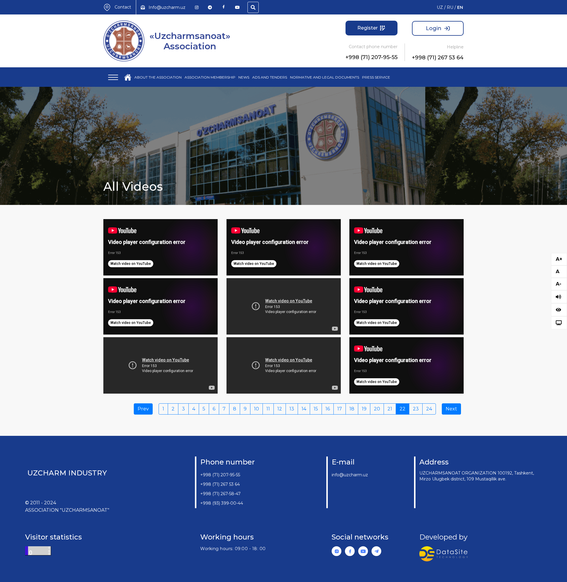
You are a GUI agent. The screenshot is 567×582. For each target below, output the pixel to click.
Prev (143, 409)
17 (339, 409)
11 (268, 409)
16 (327, 409)
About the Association (158, 77)
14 (304, 409)
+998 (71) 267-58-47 (220, 493)
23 (416, 409)
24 (429, 409)
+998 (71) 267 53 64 (438, 57)
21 (389, 409)
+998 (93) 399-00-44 (221, 503)
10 (256, 409)
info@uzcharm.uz (350, 474)
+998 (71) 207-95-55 (371, 57)
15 (316, 409)
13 (291, 409)
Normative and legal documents (324, 77)
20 (377, 409)
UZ (440, 7)
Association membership (210, 77)
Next (451, 409)
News (243, 77)
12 (279, 409)
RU (450, 7)
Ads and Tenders (269, 77)
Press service (376, 77)
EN (460, 7)
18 (351, 409)
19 (364, 409)
